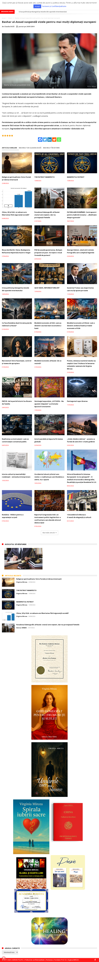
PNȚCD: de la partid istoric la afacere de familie (17, 402)
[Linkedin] (49, 139)
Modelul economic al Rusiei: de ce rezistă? (47, 362)
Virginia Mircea (21, 582)
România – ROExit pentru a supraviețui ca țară (12, 516)
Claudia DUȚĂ (9, 27)
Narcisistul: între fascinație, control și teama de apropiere (16, 362)
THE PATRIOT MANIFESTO (44, 177)
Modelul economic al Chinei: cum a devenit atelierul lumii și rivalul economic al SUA (81, 325)
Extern (10, 18)
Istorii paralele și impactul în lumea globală (48, 440)
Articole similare (9, 148)
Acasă (4, 18)
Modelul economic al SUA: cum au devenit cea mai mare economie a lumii (48, 12)
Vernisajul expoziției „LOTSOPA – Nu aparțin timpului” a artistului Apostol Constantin (49, 404)
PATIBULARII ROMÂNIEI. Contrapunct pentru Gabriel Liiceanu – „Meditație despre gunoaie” (82, 215)
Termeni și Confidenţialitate (54, 6)
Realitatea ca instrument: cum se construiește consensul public (15, 440)
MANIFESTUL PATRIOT (75, 177)
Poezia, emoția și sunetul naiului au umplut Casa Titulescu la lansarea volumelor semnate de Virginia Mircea (81, 365)
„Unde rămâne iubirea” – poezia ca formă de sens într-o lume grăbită (81, 440)
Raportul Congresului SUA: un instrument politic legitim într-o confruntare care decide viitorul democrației (47, 519)
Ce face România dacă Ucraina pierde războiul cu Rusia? (17, 324)
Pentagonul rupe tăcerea (77, 401)
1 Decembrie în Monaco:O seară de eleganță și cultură (79, 516)
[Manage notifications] (4, 958)
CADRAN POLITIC (17, 960)
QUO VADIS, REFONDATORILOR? (47, 288)
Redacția (49, 960)
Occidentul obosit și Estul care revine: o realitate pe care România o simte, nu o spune (49, 477)
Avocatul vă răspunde (15, 544)
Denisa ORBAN (21, 628)
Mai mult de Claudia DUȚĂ (30, 148)
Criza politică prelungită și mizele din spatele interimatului (15, 289)
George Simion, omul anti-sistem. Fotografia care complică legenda (80, 251)
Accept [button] (37, 6)
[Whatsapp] (59, 139)
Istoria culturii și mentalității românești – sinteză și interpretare (16, 475)
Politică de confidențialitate (35, 960)
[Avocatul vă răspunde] (23, 558)
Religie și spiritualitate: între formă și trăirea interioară (16, 178)
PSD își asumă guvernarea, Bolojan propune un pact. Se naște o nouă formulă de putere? (48, 252)
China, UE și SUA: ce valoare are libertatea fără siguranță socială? (15, 213)
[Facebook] (40, 139)
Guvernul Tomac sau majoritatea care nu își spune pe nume (80, 289)
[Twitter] (45, 139)
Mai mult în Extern (51, 148)
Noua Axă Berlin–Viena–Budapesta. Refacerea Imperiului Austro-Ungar (16, 251)
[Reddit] (54, 139)
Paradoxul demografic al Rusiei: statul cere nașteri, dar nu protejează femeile (47, 215)
